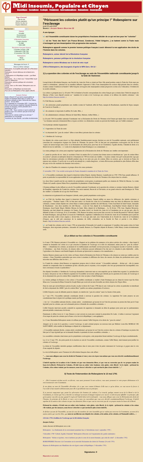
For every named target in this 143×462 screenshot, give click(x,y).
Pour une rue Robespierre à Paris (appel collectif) (20, 90)
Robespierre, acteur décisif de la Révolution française (65, 54)
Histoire (21, 31)
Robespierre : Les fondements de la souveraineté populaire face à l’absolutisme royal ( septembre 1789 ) (77, 430)
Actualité (21, 33)
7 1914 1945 (21, 45)
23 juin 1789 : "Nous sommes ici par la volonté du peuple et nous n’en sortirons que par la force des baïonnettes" (20, 111)
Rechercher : (9, 29)
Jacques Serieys (21, 95)
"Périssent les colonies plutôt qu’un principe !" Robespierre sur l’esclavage (19, 115)
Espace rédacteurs (21, 25)
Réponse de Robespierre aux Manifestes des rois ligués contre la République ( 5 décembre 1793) (74, 445)
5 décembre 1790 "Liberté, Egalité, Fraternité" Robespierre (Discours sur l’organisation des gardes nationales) (79, 434)
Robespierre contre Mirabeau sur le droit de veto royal (65, 63)
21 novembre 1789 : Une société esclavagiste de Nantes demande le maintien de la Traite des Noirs (75, 171)
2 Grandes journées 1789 (21, 49)
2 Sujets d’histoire (21, 41)
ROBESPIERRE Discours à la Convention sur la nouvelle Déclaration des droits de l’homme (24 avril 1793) (79, 441)
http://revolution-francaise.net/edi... (54, 97)
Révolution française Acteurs (21, 47)
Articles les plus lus (21, 23)
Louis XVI (21, 59)
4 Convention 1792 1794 (21, 53)
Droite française (21, 37)
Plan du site (21, 19)
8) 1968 (21, 43)
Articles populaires (21, 21)
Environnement (21, 35)
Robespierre (21, 56)
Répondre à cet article (51, 456)
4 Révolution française (21, 39)
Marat (21, 58)
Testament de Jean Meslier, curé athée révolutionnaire (21, 118)
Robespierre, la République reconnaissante (18, 89)
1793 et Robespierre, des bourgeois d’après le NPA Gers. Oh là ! (69, 67)
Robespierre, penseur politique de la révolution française (66, 58)
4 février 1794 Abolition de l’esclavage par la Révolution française (66, 418)
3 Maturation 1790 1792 (21, 51)
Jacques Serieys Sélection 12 (62, 28)
